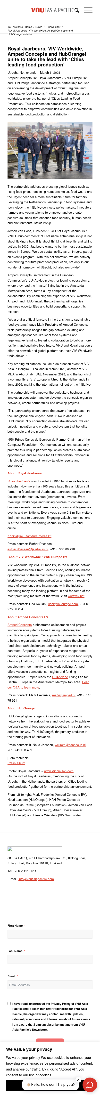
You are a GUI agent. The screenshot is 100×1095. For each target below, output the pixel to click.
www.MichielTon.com (59, 771)
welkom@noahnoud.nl (70, 744)
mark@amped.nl (63, 695)
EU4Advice (60, 676)
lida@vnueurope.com (63, 603)
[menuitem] (74, 10)
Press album (16, 763)
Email (11, 976)
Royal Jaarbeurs (19, 481)
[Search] (74, 10)
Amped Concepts (20, 624)
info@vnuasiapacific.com (36, 878)
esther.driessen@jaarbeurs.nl (28, 549)
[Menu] (85, 10)
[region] (50, 1068)
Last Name (15, 951)
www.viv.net (76, 595)
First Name (15, 926)
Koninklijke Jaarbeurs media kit (29, 536)
